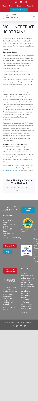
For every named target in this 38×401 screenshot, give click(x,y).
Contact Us (10, 246)
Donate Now (28, 209)
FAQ (7, 252)
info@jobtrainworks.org (12, 238)
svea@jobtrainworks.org (13, 170)
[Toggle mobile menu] (34, 16)
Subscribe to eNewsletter (10, 270)
